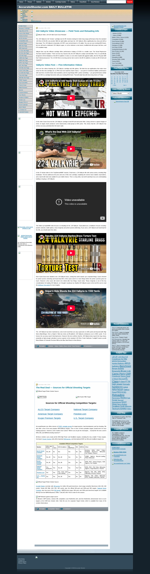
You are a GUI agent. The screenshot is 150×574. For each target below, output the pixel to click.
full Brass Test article (44, 285)
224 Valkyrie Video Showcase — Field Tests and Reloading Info (67, 31)
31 (114, 83)
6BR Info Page (23, 45)
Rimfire (123, 398)
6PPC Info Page (23, 63)
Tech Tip (114, 63)
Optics (114, 55)
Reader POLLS (23, 102)
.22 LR (115, 357)
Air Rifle (124, 359)
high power (117, 384)
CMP (128, 373)
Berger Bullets (118, 368)
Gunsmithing (115, 43)
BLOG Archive (23, 38)
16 (111, 80)
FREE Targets (23, 80)
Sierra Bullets (122, 404)
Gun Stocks (22, 95)
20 (123, 80)
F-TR (128, 381)
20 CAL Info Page (24, 53)
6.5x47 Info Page (23, 70)
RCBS (123, 392)
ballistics (115, 366)
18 (117, 80)
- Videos (56, 346)
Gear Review (76, 346)
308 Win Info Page (24, 77)
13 (123, 78)
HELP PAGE (22, 107)
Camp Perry (118, 373)
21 (125, 80)
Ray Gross (115, 332)
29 (127, 82)
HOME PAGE (22, 26)
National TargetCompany (39, 468)
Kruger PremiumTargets (39, 462)
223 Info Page (23, 55)
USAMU (123, 408)
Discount (121, 379)
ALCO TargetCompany (40, 451)
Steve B (114, 327)
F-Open (122, 382)
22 (127, 80)
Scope (114, 400)
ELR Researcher (117, 339)
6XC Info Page (23, 65)
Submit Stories (22, 561)
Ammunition (121, 361)
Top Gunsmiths (23, 82)
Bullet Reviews (23, 87)
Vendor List (22, 100)
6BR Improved (23, 48)
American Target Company (50, 414)
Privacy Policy (22, 563)
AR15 (127, 363)
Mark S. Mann (116, 345)
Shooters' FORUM (24, 28)
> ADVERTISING (23, 112)
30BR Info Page (23, 60)
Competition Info (23, 40)
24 (114, 82)
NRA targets (67, 439)
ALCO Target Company (49, 409)
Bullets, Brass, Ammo (65, 346)
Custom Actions (23, 92)
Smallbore (116, 406)
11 (117, 78)
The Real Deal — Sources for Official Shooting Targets (63, 387)
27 (123, 82)
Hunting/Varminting (117, 49)
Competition (51, 509)
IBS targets (57, 486)
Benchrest (125, 366)
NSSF (120, 389)
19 (120, 80)
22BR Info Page (23, 58)
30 (111, 83)
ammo (114, 361)
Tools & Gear (22, 85)
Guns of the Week (24, 33)
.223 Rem (121, 357)
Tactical (114, 61)
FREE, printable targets (65, 426)
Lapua (125, 387)
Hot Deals (115, 47)
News (57, 509)
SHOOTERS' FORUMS (119, 449)
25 (117, 82)
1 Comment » (67, 509)
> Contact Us (22, 109)
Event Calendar (23, 104)
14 (125, 78)
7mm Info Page (23, 75)
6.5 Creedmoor (120, 358)
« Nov (114, 85)
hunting (116, 386)
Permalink (42, 346)
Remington (116, 398)
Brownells (116, 371)
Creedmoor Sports (119, 376)
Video (129, 409)
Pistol (114, 392)
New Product (115, 51)
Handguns (115, 45)
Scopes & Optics (23, 97)
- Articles (50, 346)
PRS (119, 392)
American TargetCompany (39, 457)
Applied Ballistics (118, 363)
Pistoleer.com (80, 414)
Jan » (124, 85)
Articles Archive (23, 36)
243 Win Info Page (24, 68)
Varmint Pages (23, 43)
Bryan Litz (126, 371)
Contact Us (21, 560)
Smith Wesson (125, 406)
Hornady (126, 384)
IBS (121, 387)
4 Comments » (88, 346)
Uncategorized (116, 65)
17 (114, 80)
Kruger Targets (47, 439)
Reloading (115, 57)
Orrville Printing (40, 486)
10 (114, 78)
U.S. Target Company (84, 418)
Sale (128, 398)
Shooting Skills (116, 59)
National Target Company (85, 409)
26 (120, 82)
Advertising (21, 559)
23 (111, 82)
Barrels (21, 90)
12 (120, 78)
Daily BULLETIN (23, 31)
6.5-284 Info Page (24, 72)
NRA (114, 389)
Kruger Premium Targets (49, 418)
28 (125, 82)
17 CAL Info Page (24, 50)
